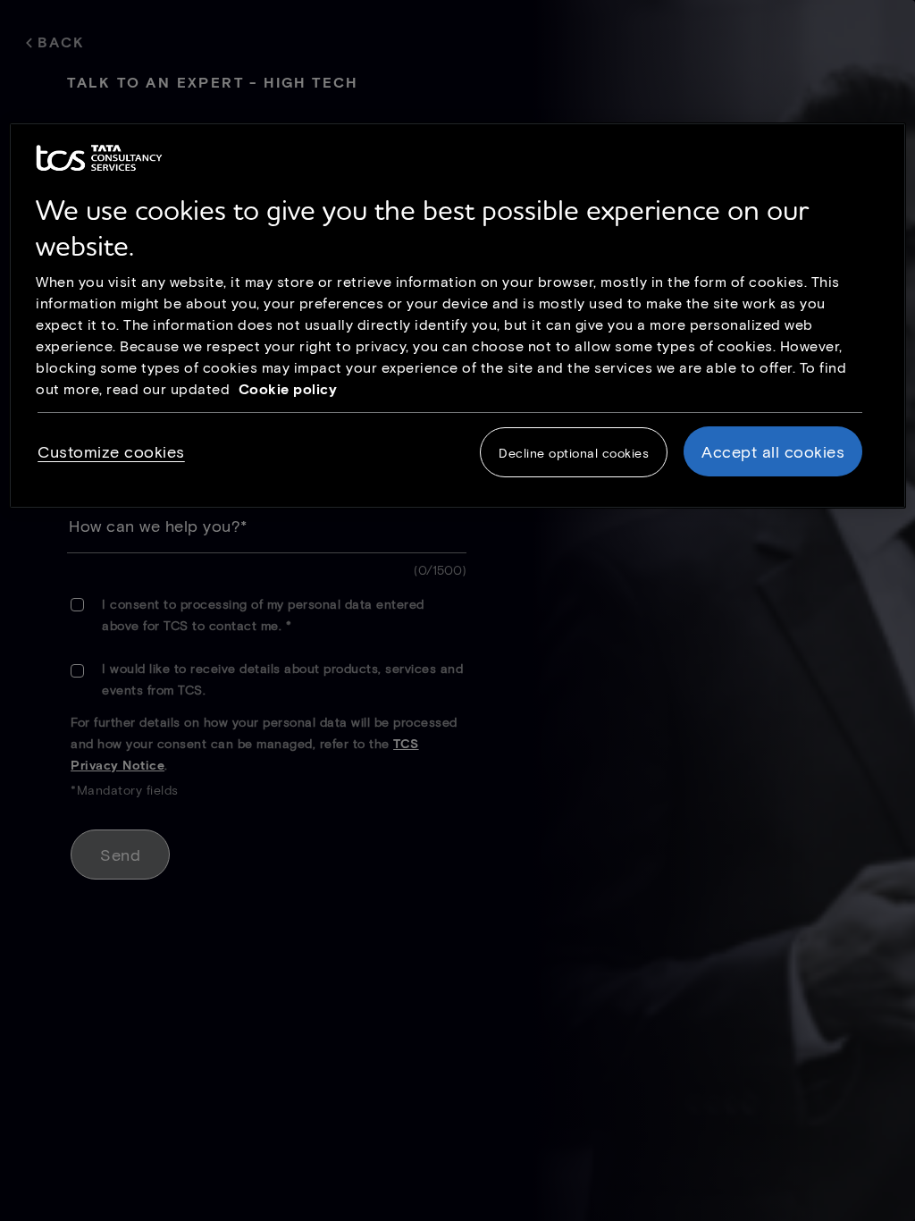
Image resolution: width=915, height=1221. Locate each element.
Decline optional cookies (574, 452)
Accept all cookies (772, 451)
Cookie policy (288, 388)
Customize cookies (111, 451)
